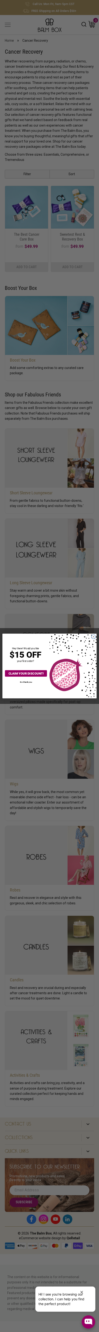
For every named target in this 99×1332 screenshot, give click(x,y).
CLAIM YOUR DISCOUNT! (25, 673)
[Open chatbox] (88, 1322)
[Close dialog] (93, 637)
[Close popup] (82, 1291)
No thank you (26, 682)
